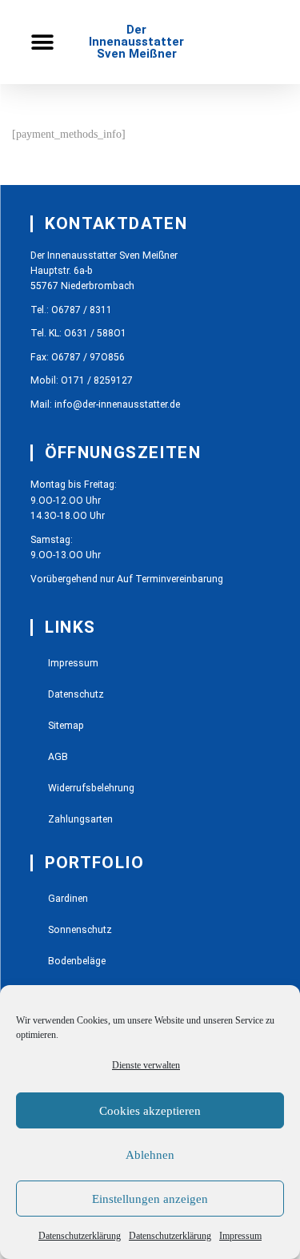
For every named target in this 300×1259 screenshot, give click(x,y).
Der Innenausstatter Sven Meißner (136, 41)
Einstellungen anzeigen (150, 1199)
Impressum (240, 1235)
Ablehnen (150, 1154)
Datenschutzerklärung (79, 1235)
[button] (42, 42)
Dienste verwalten (146, 1065)
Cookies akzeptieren (150, 1110)
